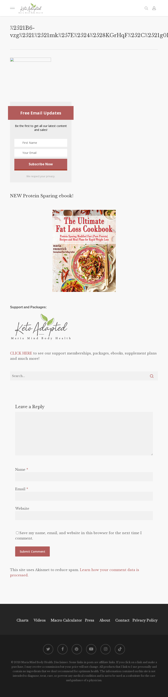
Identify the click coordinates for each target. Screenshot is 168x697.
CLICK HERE (21, 353)
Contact (122, 620)
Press (89, 620)
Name (21, 469)
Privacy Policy (145, 620)
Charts (22, 620)
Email (21, 489)
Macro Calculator (66, 620)
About (104, 620)
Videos (40, 620)
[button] (12, 8)
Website (22, 508)
